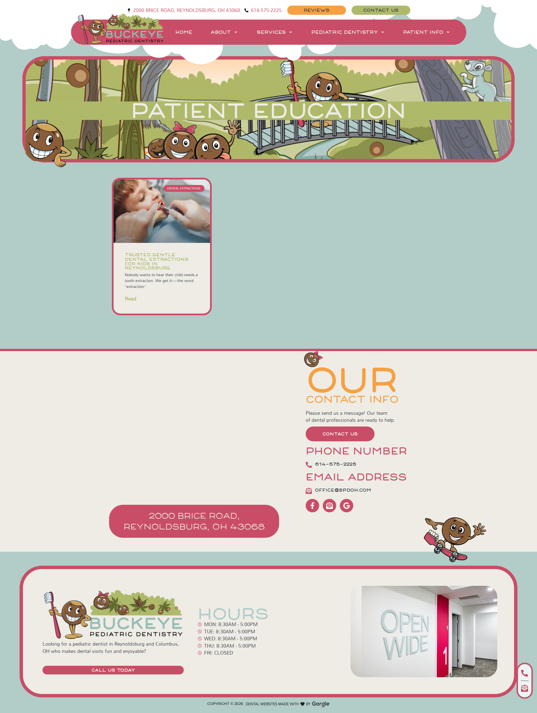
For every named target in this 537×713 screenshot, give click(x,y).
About (221, 32)
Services (271, 32)
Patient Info (423, 32)
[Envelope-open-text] (329, 505)
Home (183, 32)
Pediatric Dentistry (344, 32)
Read (130, 298)
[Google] (346, 505)
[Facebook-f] (312, 505)
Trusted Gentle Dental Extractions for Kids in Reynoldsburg (157, 261)
